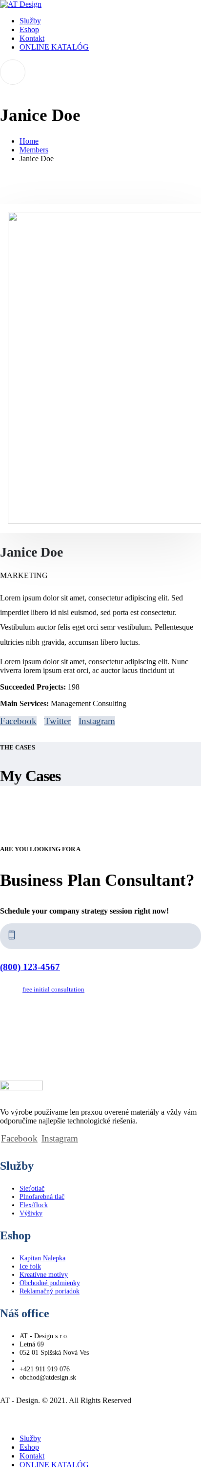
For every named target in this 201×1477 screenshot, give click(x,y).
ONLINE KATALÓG (54, 47)
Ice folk (30, 1266)
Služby (30, 21)
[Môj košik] (100, 72)
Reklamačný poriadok (50, 1291)
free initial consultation (53, 990)
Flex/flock (34, 1205)
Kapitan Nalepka (42, 1258)
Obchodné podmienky (50, 1283)
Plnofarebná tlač (42, 1196)
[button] (6, 1422)
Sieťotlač (32, 1188)
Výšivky (31, 1213)
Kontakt (32, 38)
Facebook (18, 721)
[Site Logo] (20, 4)
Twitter (57, 721)
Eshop (29, 29)
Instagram (97, 721)
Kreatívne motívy (44, 1274)
